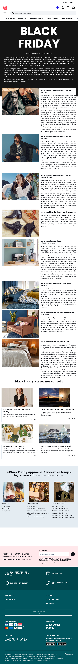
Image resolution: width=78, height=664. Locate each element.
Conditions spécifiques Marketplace (24, 654)
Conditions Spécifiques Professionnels (36, 656)
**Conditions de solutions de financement (22, 660)
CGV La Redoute (8, 654)
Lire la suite (33, 419)
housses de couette (54, 291)
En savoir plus (57, 640)
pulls (56, 126)
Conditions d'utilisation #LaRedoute (19, 658)
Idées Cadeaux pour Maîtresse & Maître (38, 514)
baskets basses (46, 221)
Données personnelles (36, 658)
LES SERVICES (49, 595)
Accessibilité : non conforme (43, 660)
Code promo (6, 511)
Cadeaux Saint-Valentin (60, 508)
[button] (73, 7)
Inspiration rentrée (36, 19)
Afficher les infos (39, 612)
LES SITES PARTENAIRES (52, 599)
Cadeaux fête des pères (60, 513)
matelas (52, 355)
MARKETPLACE (50, 603)
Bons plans (22, 19)
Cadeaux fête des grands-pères (63, 518)
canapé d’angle (49, 318)
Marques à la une (67, 19)
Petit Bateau (69, 203)
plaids (74, 298)
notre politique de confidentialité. (48, 563)
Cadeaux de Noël (58, 506)
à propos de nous (10, 599)
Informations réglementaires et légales (14, 656)
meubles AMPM (67, 327)
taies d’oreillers (68, 291)
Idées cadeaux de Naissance (36, 511)
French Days (6, 506)
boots (73, 219)
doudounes (44, 116)
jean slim (47, 155)
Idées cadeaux (32, 506)
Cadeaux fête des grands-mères (63, 515)
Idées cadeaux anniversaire (36, 508)
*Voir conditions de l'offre (46, 558)
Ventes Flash (6, 508)
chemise (73, 151)
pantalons (55, 192)
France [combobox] (69, 654)
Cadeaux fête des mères (60, 511)
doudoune (53, 149)
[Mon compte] (62, 7)
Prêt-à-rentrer (9, 19)
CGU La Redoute (52, 656)
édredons (44, 293)
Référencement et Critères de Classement (46, 654)
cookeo (43, 258)
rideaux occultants (62, 320)
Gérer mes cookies (49, 658)
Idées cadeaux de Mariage (35, 517)
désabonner (61, 560)
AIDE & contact (9, 595)
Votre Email (43, 550)
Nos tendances (52, 19)
